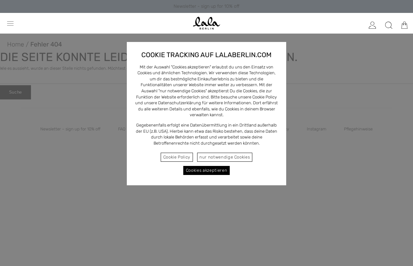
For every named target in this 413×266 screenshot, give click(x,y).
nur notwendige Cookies (224, 157)
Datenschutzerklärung (179, 102)
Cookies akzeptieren (206, 170)
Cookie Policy (176, 157)
